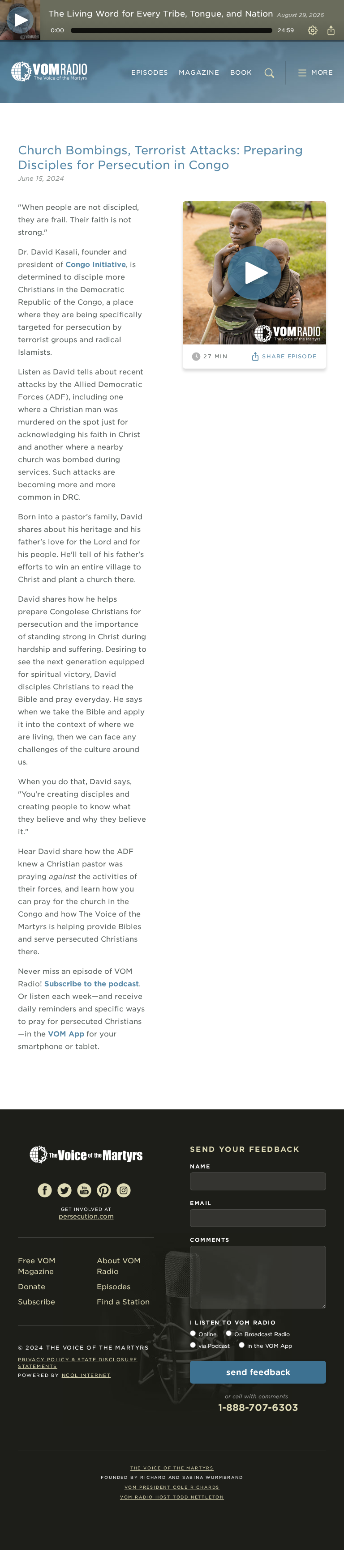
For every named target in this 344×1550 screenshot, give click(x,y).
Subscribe (36, 1302)
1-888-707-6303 (258, 1407)
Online (207, 1334)
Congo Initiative (95, 264)
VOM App (66, 1034)
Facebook (45, 1190)
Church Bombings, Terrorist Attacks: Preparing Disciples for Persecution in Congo (160, 157)
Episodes (149, 72)
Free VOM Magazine (37, 1266)
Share (331, 30)
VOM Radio (49, 71)
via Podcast (214, 1345)
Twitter (64, 1190)
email (201, 1203)
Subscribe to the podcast (91, 984)
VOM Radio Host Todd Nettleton (172, 1497)
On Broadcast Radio (262, 1334)
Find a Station (123, 1302)
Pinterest (104, 1190)
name (200, 1166)
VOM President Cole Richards (172, 1487)
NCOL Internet (86, 1375)
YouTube (84, 1190)
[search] (269, 73)
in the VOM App (269, 1345)
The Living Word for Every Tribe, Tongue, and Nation (160, 13)
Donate (31, 1286)
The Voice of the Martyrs (172, 1467)
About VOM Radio (119, 1266)
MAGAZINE (199, 72)
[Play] (20, 20)
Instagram (124, 1190)
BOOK (241, 72)
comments (210, 1239)
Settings (313, 30)
